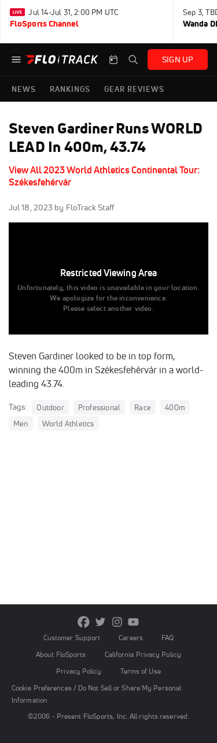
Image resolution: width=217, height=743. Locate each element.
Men (20, 423)
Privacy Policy (78, 671)
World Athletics (68, 423)
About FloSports (61, 654)
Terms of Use (140, 671)
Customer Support (72, 637)
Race (142, 407)
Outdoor (50, 407)
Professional (99, 407)
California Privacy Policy (143, 654)
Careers (131, 637)
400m (175, 407)
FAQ (167, 637)
